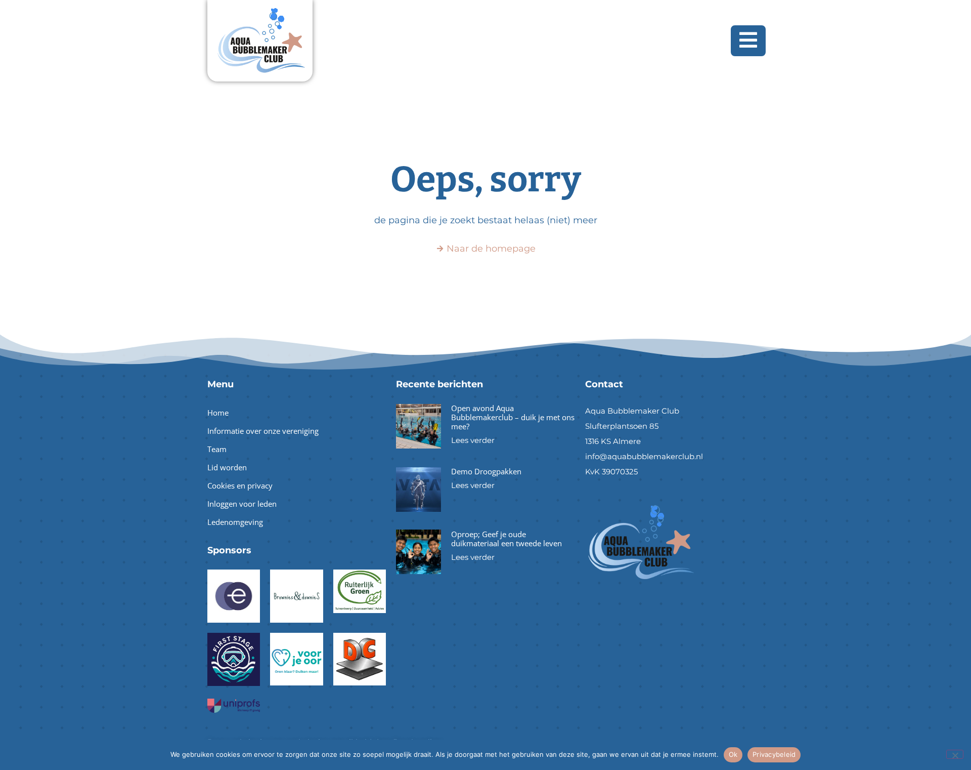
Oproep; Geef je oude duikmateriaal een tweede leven (506, 538)
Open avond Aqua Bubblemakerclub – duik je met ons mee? (513, 417)
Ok (733, 754)
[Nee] (954, 754)
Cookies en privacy (240, 485)
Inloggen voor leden (242, 504)
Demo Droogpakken (486, 471)
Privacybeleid (774, 754)
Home (218, 413)
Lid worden (227, 467)
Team (217, 449)
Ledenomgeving (235, 522)
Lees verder (473, 440)
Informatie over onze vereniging (263, 431)
